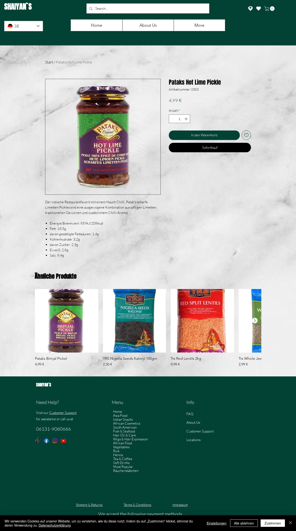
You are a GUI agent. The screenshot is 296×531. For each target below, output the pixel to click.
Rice (116, 451)
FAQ (189, 414)
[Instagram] (55, 441)
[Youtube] (63, 441)
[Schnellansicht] (66, 321)
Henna (118, 455)
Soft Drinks (121, 463)
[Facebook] (46, 441)
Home (117, 411)
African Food (122, 443)
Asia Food (120, 415)
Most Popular (123, 467)
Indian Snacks (123, 419)
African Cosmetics (126, 423)
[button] (270, 8)
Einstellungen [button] (216, 523)
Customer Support (63, 412)
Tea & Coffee (122, 459)
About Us (193, 422)
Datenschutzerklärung (55, 525)
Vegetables (121, 447)
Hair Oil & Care (124, 435)
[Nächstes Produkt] (255, 320)
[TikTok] (38, 441)
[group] (148, 330)
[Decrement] (172, 119)
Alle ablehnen (244, 523)
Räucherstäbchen (126, 471)
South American (125, 427)
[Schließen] (290, 523)
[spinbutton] (179, 119)
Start (49, 62)
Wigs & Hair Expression (130, 439)
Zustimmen (273, 523)
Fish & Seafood (124, 431)
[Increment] (186, 119)
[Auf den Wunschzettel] (246, 135)
